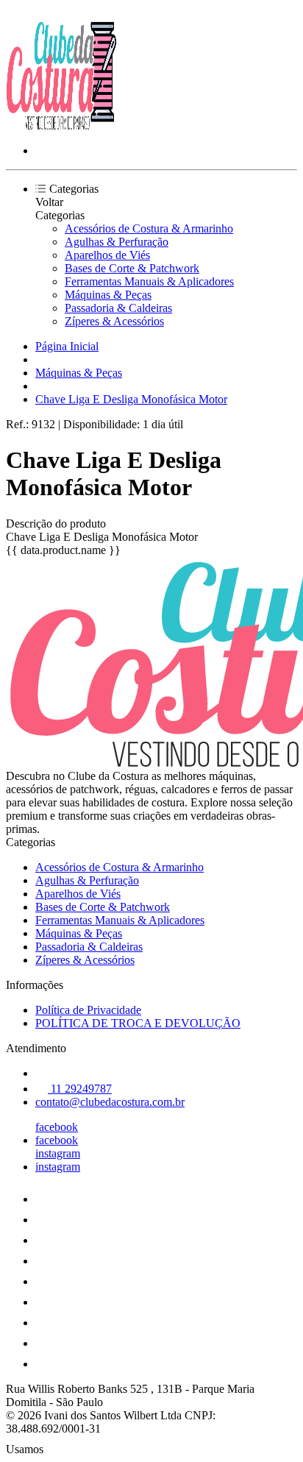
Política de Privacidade (88, 1010)
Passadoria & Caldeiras (118, 308)
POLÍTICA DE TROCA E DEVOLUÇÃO (137, 1023)
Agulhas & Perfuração (116, 241)
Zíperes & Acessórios (114, 321)
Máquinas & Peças (108, 294)
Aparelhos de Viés (107, 255)
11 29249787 (80, 1088)
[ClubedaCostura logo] (61, 125)
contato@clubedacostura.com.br (110, 1102)
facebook (56, 1127)
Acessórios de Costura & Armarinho (149, 228)
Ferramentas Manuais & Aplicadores (149, 281)
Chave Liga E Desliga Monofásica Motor (131, 399)
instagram (57, 1153)
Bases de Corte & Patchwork (132, 268)
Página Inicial (67, 346)
